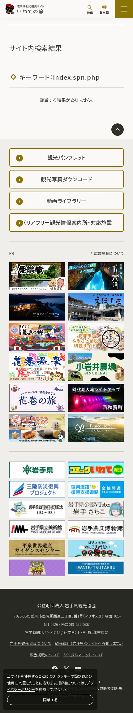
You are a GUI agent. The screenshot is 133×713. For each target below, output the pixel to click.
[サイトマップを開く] (124, 9)
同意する (50, 699)
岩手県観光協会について (30, 643)
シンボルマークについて (83, 654)
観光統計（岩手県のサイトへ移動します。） (89, 643)
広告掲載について (109, 253)
